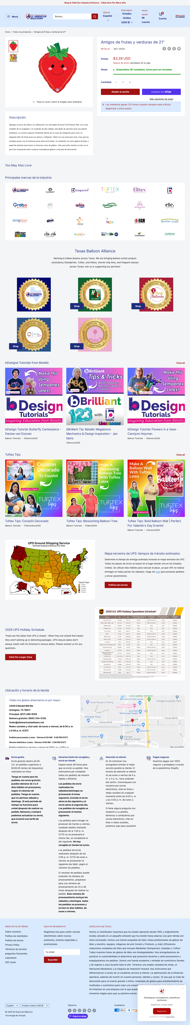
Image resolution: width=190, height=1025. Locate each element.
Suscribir (53, 960)
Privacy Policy (12, 945)
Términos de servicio (16, 949)
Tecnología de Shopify (15, 1015)
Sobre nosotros (13, 931)
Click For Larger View (20, 657)
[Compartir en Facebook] (164, 49)
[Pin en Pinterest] (169, 49)
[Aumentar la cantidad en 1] (129, 82)
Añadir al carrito (120, 92)
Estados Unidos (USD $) (32, 1005)
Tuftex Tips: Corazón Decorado (27, 521)
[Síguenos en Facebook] (69, 1010)
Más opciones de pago (161, 99)
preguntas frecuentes (16, 953)
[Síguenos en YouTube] (89, 1010)
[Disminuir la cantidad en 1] (116, 82)
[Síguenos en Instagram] (79, 1010)
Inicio (7, 32)
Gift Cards (10, 962)
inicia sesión (125, 108)
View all (180, 363)
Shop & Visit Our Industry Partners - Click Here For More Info (95, 2)
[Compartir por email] (179, 49)
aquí (158, 571)
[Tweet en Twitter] (174, 49)
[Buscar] (95, 16)
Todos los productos (22, 32)
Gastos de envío (121, 63)
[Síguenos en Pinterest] (84, 1010)
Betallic (105, 49)
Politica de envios (118, 585)
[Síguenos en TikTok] (94, 1010)
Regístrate (111, 108)
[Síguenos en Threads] (74, 1010)
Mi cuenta (146, 20)
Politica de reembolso (16, 936)
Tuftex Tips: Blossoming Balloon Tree (91, 521)
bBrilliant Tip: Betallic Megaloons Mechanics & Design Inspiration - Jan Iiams (91, 434)
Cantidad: (106, 82)
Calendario (10, 958)
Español (10, 1005)
